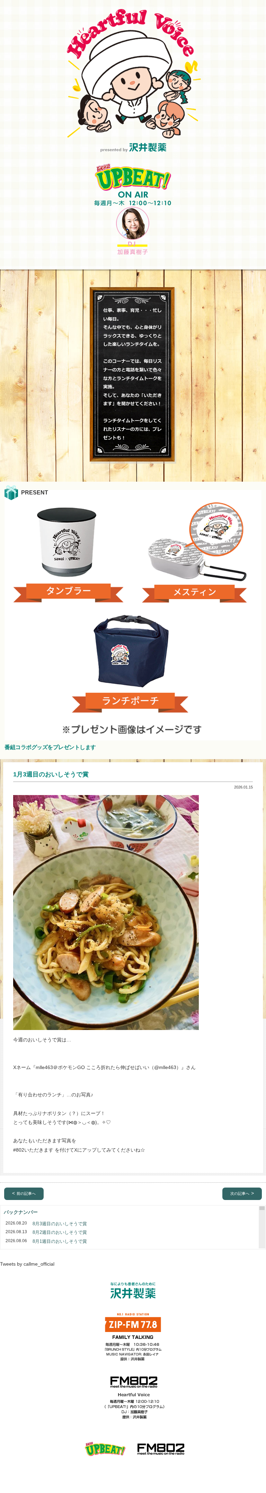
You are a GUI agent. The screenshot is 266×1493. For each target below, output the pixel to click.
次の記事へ (239, 1193)
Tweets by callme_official (27, 1264)
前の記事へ (26, 1193)
